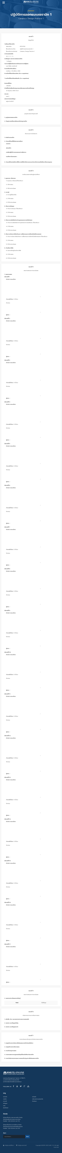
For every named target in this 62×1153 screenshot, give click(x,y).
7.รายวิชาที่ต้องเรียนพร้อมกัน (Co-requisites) (16, 78)
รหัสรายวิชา (9, 46)
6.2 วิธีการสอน (9, 254)
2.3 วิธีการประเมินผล (11, 202)
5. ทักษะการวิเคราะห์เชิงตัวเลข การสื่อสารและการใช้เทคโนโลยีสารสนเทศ (22, 234)
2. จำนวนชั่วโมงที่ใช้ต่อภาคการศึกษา (13, 141)
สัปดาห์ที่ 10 (7, 652)
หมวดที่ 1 (31, 36)
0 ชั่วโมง (12, 299)
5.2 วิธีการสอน (9, 240)
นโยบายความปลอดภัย (37, 1099)
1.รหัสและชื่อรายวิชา (9, 44)
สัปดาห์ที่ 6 (7, 485)
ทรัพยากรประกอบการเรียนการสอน (31, 1015)
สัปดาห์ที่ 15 (7, 861)
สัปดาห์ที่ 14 (7, 819)
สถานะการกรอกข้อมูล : (10, 99)
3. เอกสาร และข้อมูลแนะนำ (11, 1027)
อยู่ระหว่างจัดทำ (10, 101)
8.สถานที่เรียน (7, 83)
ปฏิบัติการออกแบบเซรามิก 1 (26, 49)
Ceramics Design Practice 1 (27, 51)
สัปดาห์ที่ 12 (7, 736)
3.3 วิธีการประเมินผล (11, 216)
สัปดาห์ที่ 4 (7, 402)
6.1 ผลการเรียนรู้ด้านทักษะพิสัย (13, 250)
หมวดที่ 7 (31, 1035)
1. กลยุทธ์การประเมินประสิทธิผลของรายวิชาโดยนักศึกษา (18, 1043)
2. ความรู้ (6, 192)
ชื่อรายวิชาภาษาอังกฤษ (11, 51)
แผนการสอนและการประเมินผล (31, 270)
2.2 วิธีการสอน (9, 198)
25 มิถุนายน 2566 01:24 (12, 91)
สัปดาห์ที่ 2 (7, 318)
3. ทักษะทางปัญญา (9, 206)
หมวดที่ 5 (31, 267)
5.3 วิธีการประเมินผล (11, 244)
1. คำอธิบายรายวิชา (9, 137)
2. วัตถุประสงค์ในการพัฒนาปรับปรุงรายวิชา (15, 121)
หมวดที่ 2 (31, 110)
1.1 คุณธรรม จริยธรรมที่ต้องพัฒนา (14, 181)
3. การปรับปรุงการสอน (10, 1051)
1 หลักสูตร (8, 61)
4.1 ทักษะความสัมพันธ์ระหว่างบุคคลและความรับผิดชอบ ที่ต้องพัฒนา (22, 222)
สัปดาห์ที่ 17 (7, 944)
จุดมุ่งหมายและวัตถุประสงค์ (31, 114)
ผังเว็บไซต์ (5, 1108)
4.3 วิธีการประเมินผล (11, 230)
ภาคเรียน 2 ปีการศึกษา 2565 (13, 71)
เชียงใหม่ (8, 86)
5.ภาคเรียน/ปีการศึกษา (10, 68)
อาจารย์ (5, 1101)
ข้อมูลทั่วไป (31, 40)
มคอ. (4, 1106)
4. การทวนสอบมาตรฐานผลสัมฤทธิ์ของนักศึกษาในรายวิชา (19, 1054)
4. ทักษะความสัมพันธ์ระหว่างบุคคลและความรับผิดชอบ (18, 220)
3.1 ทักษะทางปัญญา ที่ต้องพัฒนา (14, 208)
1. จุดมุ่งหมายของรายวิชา (10, 117)
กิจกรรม (8, 303)
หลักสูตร (5, 1103)
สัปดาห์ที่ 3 (7, 360)
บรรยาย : (8, 144)
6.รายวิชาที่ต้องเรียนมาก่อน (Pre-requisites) (16, 73)
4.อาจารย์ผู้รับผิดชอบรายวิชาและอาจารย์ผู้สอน (16, 64)
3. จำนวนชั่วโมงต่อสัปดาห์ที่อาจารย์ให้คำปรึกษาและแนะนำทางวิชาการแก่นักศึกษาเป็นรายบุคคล (28, 162)
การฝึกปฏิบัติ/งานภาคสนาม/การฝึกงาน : (16, 152)
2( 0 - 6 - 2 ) (9, 56)
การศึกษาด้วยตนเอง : (11, 156)
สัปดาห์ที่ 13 (7, 777)
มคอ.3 (7, 96)
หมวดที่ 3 (31, 130)
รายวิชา (5, 1099)
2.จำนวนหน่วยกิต (8, 54)
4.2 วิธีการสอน (9, 226)
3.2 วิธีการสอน (9, 212)
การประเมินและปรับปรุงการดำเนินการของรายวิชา (31, 1039)
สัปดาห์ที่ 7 (7, 527)
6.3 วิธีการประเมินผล (11, 258)
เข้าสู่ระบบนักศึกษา (9, 1145)
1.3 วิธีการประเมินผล (11, 188)
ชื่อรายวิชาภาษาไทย (10, 49)
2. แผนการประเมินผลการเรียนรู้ (12, 998)
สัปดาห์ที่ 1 (7, 277)
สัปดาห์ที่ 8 (7, 569)
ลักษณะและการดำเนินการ (31, 134)
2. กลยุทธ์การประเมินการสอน (11, 1047)
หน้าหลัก (5, 1097)
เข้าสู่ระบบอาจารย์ (22, 1145)
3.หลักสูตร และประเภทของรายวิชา (13, 59)
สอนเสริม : (9, 148)
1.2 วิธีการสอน (9, 184)
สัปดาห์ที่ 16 (7, 902)
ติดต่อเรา (34, 1101)
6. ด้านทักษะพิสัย (8, 248)
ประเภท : (6, 94)
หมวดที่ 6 (31, 1012)
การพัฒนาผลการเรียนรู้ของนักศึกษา (31, 174)
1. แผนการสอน (8, 274)
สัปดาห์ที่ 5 (7, 444)
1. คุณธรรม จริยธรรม (10, 178)
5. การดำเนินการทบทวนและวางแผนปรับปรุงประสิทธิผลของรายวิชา (21, 1058)
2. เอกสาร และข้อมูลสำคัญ (11, 1023)
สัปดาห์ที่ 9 (7, 610)
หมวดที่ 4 (31, 171)
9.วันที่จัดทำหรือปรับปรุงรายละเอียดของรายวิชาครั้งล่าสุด (19, 88)
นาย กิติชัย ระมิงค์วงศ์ (11, 66)
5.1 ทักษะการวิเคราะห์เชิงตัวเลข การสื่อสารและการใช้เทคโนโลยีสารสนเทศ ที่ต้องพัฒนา (26, 236)
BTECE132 (22, 46)
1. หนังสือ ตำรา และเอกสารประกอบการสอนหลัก (16, 1019)
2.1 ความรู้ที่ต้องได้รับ (11, 195)
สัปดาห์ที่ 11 (7, 694)
